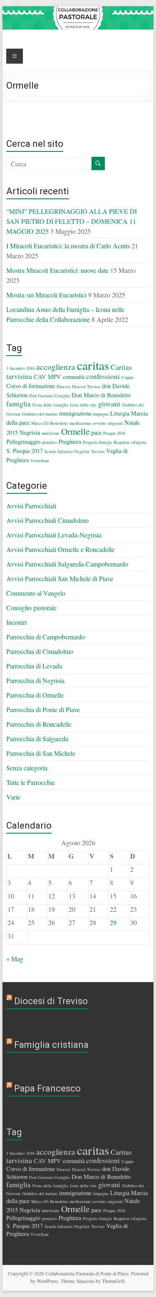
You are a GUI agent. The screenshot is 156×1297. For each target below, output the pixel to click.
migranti (115, 423)
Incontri (16, 622)
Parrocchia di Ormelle (35, 695)
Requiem (121, 442)
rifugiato (138, 442)
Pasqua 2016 (114, 433)
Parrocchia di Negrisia (35, 680)
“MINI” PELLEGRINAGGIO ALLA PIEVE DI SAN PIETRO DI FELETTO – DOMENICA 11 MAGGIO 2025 (71, 221)
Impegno (101, 414)
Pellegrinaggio (23, 442)
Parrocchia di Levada (34, 665)
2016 (30, 368)
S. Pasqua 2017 (24, 451)
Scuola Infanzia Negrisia (67, 451)
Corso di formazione (30, 386)
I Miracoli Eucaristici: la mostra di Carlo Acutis (68, 245)
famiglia (18, 403)
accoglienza (55, 366)
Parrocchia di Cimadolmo (39, 651)
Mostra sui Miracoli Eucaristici (46, 294)
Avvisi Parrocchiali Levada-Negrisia (54, 534)
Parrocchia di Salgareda (37, 738)
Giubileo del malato (39, 414)
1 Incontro (15, 368)
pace (96, 432)
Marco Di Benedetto (49, 423)
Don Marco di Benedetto (101, 395)
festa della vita (83, 405)
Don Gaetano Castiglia (49, 396)
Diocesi (63, 386)
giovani (109, 403)
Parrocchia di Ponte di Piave (43, 709)
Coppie (127, 377)
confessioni (103, 376)
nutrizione (50, 433)
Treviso (97, 451)
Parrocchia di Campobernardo (45, 636)
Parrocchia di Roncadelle (39, 724)
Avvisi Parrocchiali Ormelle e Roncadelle (60, 549)
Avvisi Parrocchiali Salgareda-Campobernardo (67, 563)
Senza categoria (26, 767)
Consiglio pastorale (31, 607)
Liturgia (119, 413)
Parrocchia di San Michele (40, 753)
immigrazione (75, 413)
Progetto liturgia (97, 442)
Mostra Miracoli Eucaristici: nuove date (57, 270)
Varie (13, 796)
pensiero (49, 442)
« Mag (14, 958)
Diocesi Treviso (86, 386)
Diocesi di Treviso (51, 1001)
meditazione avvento (87, 423)
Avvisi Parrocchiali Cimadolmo (47, 520)
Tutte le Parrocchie (30, 782)
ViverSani (39, 460)
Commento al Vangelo (35, 593)
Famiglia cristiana (51, 1045)
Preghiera (70, 442)
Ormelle (75, 431)
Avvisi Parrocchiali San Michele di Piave (59, 578)
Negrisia (30, 432)
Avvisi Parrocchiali (31, 505)
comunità (73, 377)
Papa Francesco (47, 1088)
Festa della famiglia (50, 405)
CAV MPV (47, 377)
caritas (93, 365)
